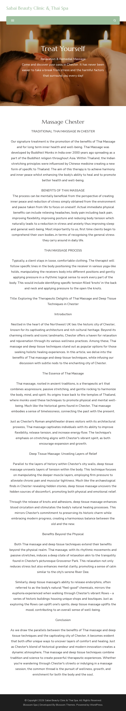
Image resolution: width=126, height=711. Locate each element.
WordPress (96, 705)
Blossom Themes (65, 705)
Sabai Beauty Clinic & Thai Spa (37, 8)
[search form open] (114, 20)
